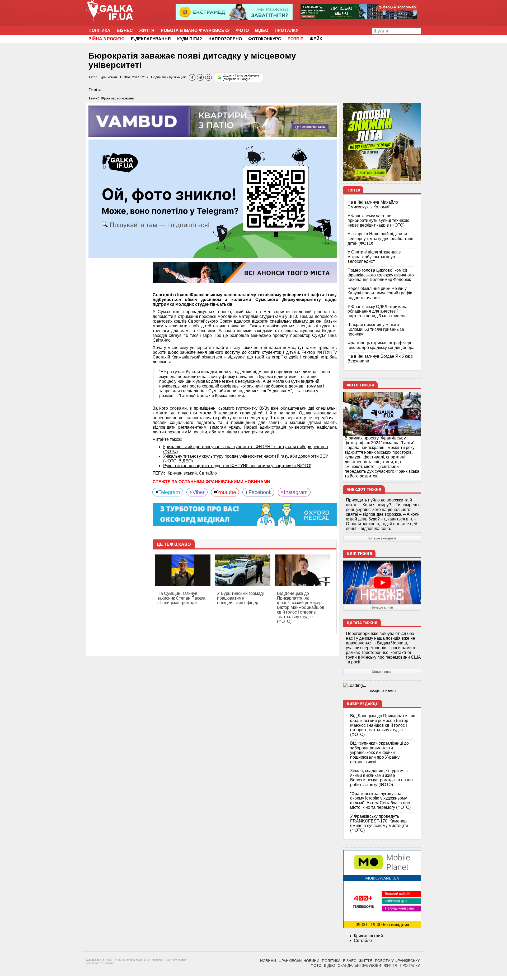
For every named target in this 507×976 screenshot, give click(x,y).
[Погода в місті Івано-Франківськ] (382, 685)
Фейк (316, 39)
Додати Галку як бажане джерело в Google (241, 77)
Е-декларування (151, 39)
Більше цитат (382, 672)
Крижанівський (368, 936)
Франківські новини (117, 98)
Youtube (226, 492)
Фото (242, 30)
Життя (146, 30)
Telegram (169, 492)
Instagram (296, 492)
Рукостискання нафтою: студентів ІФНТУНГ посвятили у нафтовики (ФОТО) (237, 465)
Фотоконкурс (264, 39)
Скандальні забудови (359, 965)
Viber (199, 492)
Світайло (208, 473)
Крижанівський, (183, 473)
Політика (99, 30)
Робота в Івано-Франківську (195, 30)
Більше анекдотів (382, 538)
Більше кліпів (382, 607)
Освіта (94, 90)
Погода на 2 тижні (382, 691)
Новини (268, 961)
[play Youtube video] (382, 582)
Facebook (259, 492)
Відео (261, 30)
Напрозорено (225, 39)
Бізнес (125, 30)
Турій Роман (108, 77)
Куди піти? (189, 39)
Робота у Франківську (397, 961)
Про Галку (286, 30)
